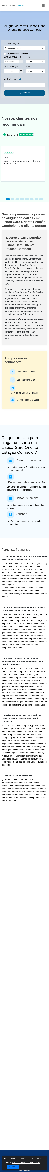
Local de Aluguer (11, 44)
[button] (8, 199)
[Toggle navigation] (43, 5)
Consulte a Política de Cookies (26, 1163)
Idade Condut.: (10, 79)
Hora (28, 57)
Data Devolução (11, 67)
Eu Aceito (13, 1167)
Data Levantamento (12, 57)
